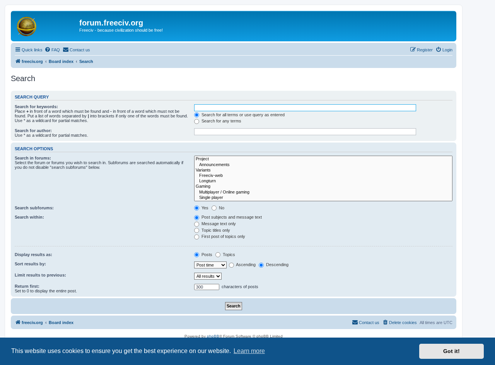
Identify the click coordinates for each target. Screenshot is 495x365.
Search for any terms (220, 121)
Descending (276, 264)
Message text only (218, 223)
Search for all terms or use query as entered (242, 114)
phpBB (213, 336)
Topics (228, 254)
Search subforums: (34, 207)
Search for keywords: (36, 106)
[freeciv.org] (46, 25)
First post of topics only (222, 236)
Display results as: (33, 254)
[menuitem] (52, 49)
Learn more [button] (249, 351)
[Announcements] (323, 165)
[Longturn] (323, 181)
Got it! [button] (451, 351)
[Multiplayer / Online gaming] (323, 192)
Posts (206, 254)
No (221, 207)
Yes (204, 207)
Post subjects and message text (231, 217)
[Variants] (323, 170)
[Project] (323, 159)
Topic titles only (215, 230)
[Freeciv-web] (323, 175)
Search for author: (33, 130)
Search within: (29, 217)
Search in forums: (33, 158)
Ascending (245, 264)
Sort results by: (30, 263)
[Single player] (323, 197)
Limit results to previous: (40, 275)
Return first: (27, 286)
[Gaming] (323, 186)
